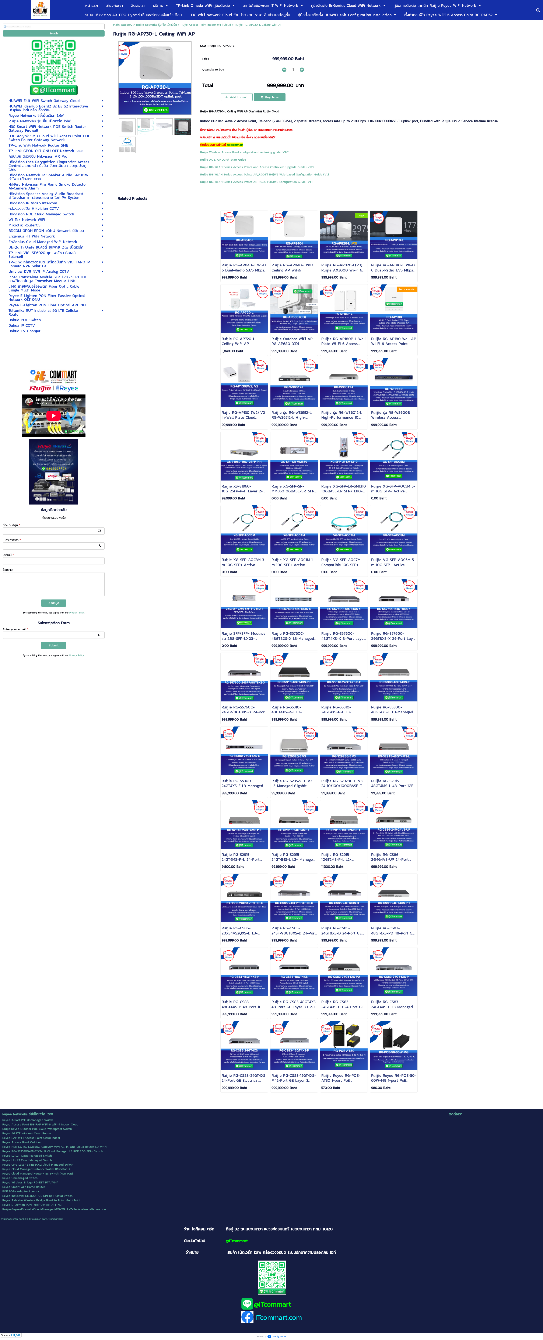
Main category (122, 25)
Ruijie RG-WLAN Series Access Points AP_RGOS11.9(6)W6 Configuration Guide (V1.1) (256, 182)
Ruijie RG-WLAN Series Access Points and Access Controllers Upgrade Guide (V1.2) (257, 167)
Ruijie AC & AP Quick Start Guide (223, 159)
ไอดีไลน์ (8, 555)
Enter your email (15, 629)
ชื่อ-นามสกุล (11, 525)
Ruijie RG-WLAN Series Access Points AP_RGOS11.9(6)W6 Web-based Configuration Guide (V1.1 (264, 174)
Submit (54, 645)
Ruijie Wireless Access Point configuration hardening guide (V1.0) (244, 152)
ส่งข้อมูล (54, 603)
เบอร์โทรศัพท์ (12, 540)
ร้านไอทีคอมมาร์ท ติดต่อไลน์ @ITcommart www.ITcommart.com (32, 1219)
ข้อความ (8, 570)
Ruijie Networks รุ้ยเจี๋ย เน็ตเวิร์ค (156, 25)
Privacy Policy (76, 612)
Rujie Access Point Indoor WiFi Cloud (206, 25)
